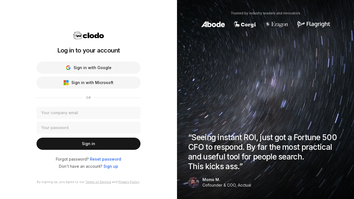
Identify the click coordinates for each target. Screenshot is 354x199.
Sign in (88, 143)
